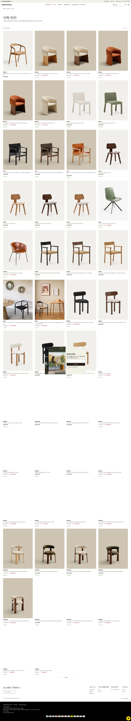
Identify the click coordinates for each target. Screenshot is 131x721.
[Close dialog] (84, 348)
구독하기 (76, 364)
